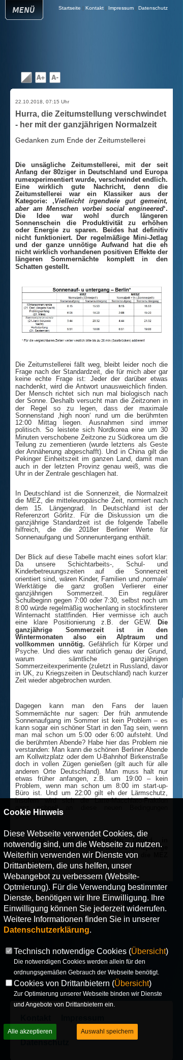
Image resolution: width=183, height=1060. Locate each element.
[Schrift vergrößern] (41, 81)
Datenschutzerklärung (46, 930)
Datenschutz (153, 8)
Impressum (121, 8)
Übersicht (148, 951)
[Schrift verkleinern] (55, 81)
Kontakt (94, 8)
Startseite (69, 8)
